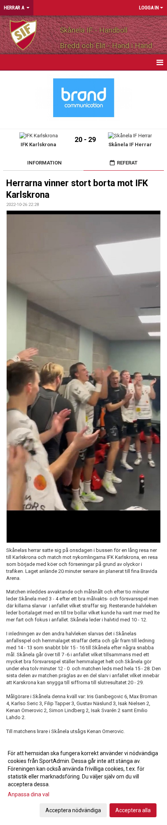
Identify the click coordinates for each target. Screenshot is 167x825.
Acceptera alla (133, 810)
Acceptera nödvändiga (73, 810)
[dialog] (83, 781)
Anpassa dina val (28, 794)
